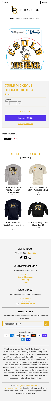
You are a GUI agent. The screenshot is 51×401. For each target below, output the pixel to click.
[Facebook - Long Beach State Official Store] (25, 257)
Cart (46, 2)
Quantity (8, 100)
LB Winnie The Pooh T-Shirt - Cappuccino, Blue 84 (38, 190)
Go (46, 324)
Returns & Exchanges (25, 277)
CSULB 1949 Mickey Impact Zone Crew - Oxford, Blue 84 (13, 190)
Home (12, 19)
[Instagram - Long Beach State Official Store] (29, 257)
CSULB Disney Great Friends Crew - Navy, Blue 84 (13, 225)
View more (25, 158)
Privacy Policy (25, 298)
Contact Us (32, 253)
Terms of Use (25, 301)
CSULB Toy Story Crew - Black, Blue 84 (38, 223)
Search (25, 282)
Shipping (25, 280)
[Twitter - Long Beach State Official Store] (21, 257)
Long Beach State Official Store (28, 386)
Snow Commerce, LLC (13, 388)
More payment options (25, 124)
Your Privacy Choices (27, 304)
